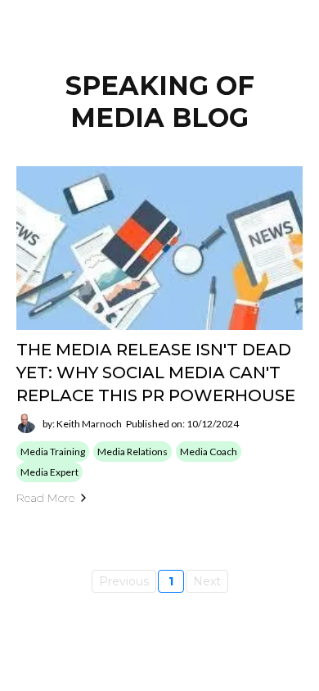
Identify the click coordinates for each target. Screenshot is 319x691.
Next (207, 581)
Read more (45, 497)
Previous (124, 581)
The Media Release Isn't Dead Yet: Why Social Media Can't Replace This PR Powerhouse (155, 372)
